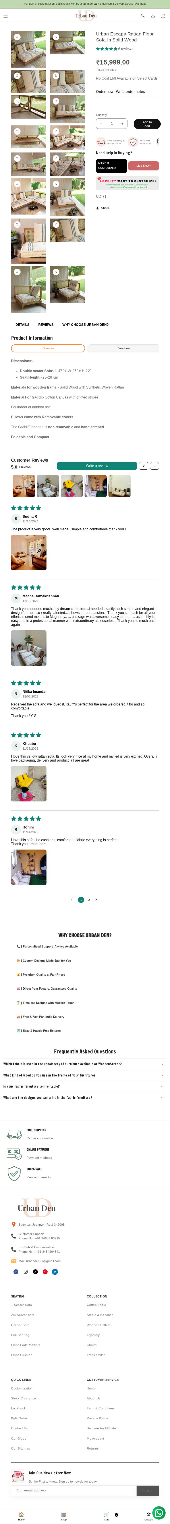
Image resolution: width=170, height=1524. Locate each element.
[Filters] (143, 466)
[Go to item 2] (48, 486)
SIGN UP (148, 1491)
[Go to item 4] (96, 486)
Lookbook (18, 1408)
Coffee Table (96, 1305)
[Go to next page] (97, 900)
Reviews (46, 324)
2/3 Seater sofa (23, 1315)
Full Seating (20, 1335)
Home (91, 1388)
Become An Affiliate (101, 1428)
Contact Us (19, 1428)
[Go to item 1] (24, 486)
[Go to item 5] (119, 486)
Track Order (96, 1355)
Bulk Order (19, 1418)
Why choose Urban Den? (85, 324)
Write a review (97, 466)
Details (22, 324)
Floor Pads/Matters (25, 1345)
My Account (95, 1438)
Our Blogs (18, 1438)
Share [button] (105, 208)
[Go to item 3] (72, 486)
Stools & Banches (100, 1315)
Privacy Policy (97, 1418)
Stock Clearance (23, 1398)
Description (124, 348)
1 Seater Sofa (21, 1305)
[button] (5, 16)
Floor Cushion (22, 1355)
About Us (94, 1398)
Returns (93, 1448)
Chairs (92, 1345)
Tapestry (93, 1335)
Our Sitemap (20, 1448)
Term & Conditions (101, 1408)
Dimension (48, 348)
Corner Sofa (20, 1325)
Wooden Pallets (98, 1325)
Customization (22, 1388)
